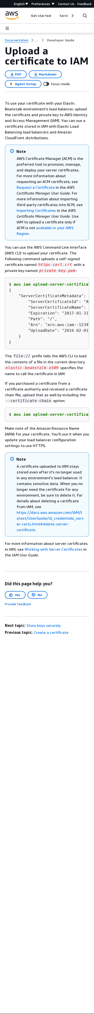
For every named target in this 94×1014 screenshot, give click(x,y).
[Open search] (85, 15)
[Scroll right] (72, 15)
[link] (60, 40)
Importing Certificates (36, 210)
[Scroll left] (27, 15)
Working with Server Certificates (53, 549)
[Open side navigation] (7, 28)
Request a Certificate (36, 187)
